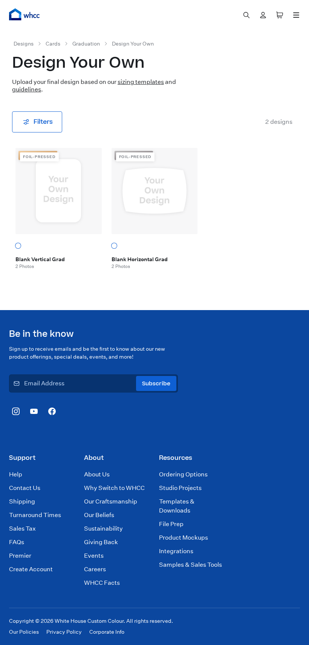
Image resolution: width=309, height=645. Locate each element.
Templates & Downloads (176, 506)
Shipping (22, 501)
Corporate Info (106, 631)
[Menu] (296, 15)
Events (94, 555)
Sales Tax (22, 528)
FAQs (16, 542)
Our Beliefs (99, 515)
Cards (53, 43)
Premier (20, 555)
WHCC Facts (102, 582)
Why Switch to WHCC (114, 487)
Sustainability (103, 528)
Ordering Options (183, 474)
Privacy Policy (64, 631)
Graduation (86, 43)
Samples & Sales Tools (190, 564)
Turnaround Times (35, 515)
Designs (24, 43)
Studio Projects (180, 487)
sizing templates (141, 81)
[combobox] (246, 15)
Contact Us (24, 487)
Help (15, 474)
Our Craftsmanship (110, 501)
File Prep (171, 524)
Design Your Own (133, 43)
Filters (43, 121)
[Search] (246, 15)
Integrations (176, 551)
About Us (97, 474)
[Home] (24, 14)
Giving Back (101, 542)
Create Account (31, 569)
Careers (95, 569)
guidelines (26, 89)
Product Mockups (183, 537)
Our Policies (24, 631)
